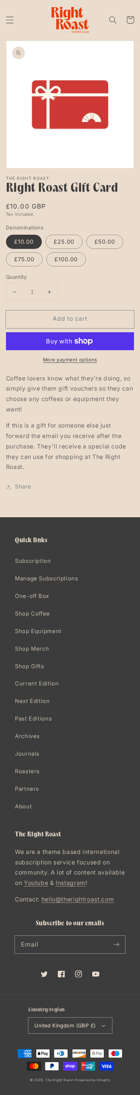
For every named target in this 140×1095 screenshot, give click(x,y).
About (23, 806)
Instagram (70, 882)
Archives (27, 736)
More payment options (70, 360)
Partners (27, 789)
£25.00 (64, 241)
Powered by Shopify (92, 1080)
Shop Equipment (38, 631)
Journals (27, 753)
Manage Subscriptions (46, 578)
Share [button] (23, 486)
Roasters (27, 771)
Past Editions (33, 718)
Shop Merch (32, 648)
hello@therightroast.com (77, 899)
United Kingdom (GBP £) (65, 1025)
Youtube (36, 882)
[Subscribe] (116, 944)
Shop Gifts (29, 666)
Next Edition (32, 701)
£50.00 (104, 241)
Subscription (33, 561)
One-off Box (32, 596)
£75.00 (24, 259)
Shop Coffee (32, 613)
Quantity (16, 277)
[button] (9, 19)
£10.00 (24, 241)
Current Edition (37, 683)
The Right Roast (59, 1080)
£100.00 (66, 259)
